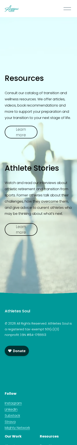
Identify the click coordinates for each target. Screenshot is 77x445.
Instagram (13, 403)
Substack (12, 415)
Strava (10, 421)
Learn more (21, 132)
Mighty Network (17, 427)
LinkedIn (11, 409)
